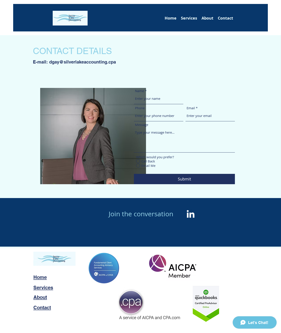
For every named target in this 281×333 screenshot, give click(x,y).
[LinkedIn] (190, 213)
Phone (140, 108)
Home (40, 277)
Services (43, 287)
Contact (42, 307)
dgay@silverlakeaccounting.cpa (82, 62)
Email (191, 108)
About (40, 297)
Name (139, 91)
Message (141, 124)
